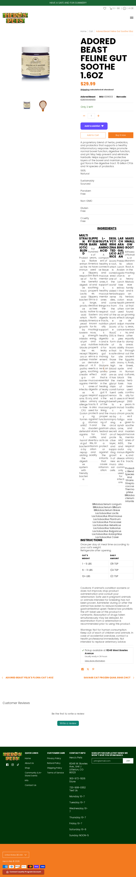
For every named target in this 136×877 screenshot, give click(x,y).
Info (26, 780)
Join (128, 760)
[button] (82, 669)
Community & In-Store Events (33, 774)
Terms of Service (55, 772)
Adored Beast (87, 96)
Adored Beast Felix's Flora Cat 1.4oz (29, 677)
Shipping (84, 89)
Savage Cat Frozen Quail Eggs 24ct (107, 677)
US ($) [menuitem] (130, 8)
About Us (29, 763)
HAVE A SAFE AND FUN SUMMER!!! (68, 2)
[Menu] (131, 17)
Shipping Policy (54, 767)
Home (83, 31)
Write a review (68, 723)
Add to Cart (93, 135)
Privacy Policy (54, 758)
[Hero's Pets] (15, 17)
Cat (91, 31)
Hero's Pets (7, 861)
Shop (27, 767)
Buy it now (121, 135)
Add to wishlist (92, 126)
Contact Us (30, 785)
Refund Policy (54, 763)
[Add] (98, 115)
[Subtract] (84, 115)
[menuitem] (115, 8)
